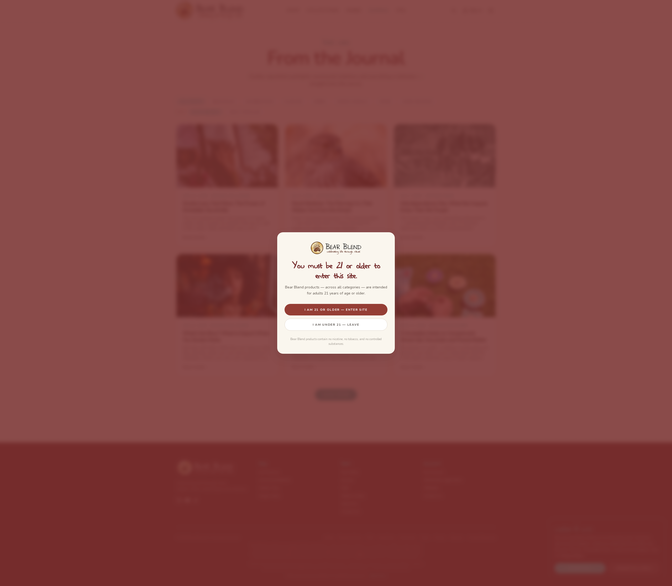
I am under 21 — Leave (336, 325)
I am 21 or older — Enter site (336, 310)
